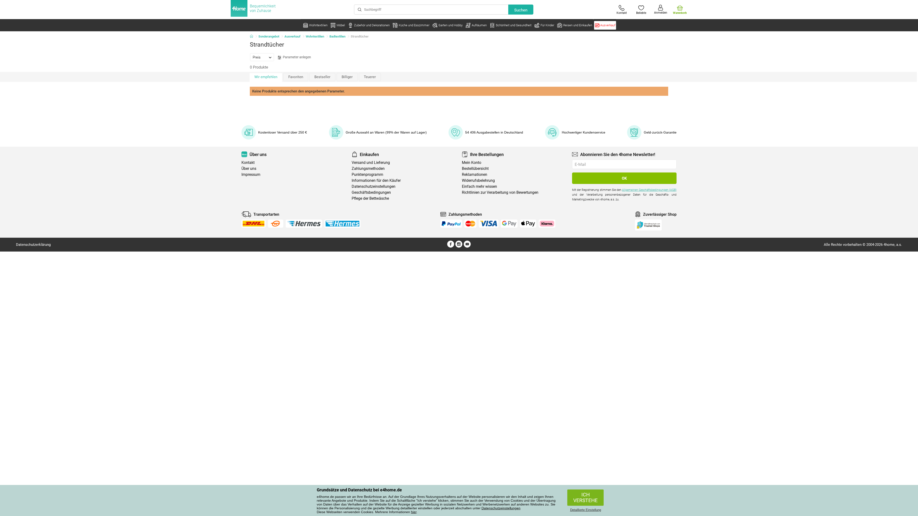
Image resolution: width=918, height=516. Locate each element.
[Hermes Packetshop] (342, 224)
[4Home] (253, 36)
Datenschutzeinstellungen (500, 508)
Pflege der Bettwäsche (370, 198)
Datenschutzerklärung (33, 244)
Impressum (250, 174)
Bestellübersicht (475, 168)
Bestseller (322, 77)
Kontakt (248, 162)
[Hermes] (304, 224)
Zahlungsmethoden (368, 168)
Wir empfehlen (265, 77)
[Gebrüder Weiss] (275, 224)
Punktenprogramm (367, 174)
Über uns (248, 168)
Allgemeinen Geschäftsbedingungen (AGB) (649, 190)
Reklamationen (474, 174)
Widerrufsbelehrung (478, 180)
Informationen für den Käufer (376, 180)
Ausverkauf (292, 36)
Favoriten (295, 77)
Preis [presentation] (257, 57)
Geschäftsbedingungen (371, 192)
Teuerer (370, 77)
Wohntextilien (315, 36)
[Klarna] (547, 224)
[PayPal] (451, 224)
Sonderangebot (268, 36)
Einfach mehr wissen (479, 186)
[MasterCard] (470, 224)
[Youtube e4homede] (467, 246)
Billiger (347, 77)
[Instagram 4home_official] (459, 246)
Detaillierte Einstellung (585, 510)
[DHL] (253, 224)
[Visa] (488, 224)
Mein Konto (471, 162)
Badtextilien (337, 36)
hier (413, 512)
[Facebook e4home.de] (450, 246)
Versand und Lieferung (371, 162)
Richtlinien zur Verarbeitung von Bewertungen (500, 192)
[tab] (262, 57)
